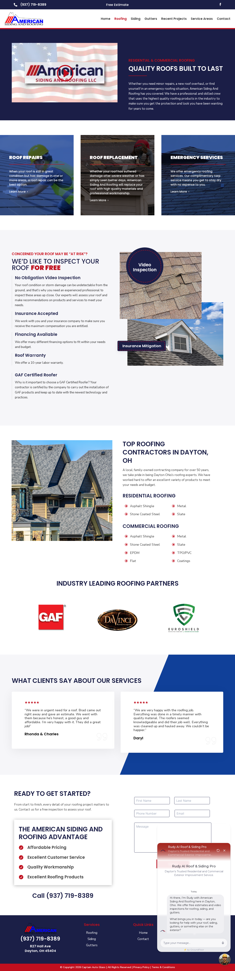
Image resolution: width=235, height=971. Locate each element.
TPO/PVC (184, 553)
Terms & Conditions (163, 967)
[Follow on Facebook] (220, 4)
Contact (223, 19)
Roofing (120, 19)
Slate (181, 514)
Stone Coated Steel (145, 514)
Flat (133, 561)
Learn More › (18, 191)
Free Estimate (117, 4)
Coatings (183, 561)
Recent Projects (174, 19)
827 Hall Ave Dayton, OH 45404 (40, 948)
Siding (135, 19)
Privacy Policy (141, 967)
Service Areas (202, 19)
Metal (181, 506)
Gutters (150, 19)
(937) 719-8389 (33, 4)
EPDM (135, 553)
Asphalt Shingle (142, 506)
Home (105, 19)
